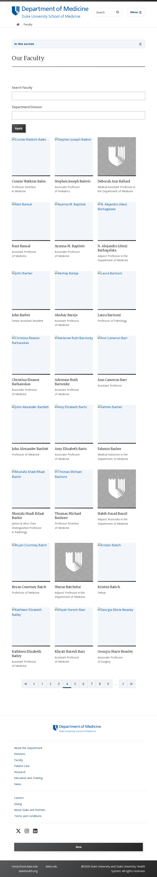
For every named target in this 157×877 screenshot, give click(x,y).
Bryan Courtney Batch (29, 587)
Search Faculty (22, 87)
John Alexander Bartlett (30, 449)
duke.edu (51, 866)
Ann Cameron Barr (112, 380)
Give (79, 847)
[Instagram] (27, 831)
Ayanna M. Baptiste (70, 246)
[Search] (118, 12)
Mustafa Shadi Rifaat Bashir (28, 516)
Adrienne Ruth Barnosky (66, 382)
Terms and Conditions (28, 816)
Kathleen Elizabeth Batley (26, 654)
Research (20, 772)
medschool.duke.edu (25, 866)
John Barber (21, 315)
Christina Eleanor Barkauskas (25, 382)
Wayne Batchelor (68, 587)
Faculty (18, 760)
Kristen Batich (109, 587)
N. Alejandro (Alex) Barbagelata (112, 248)
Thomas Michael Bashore (68, 516)
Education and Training (28, 778)
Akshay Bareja (66, 315)
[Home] (50, 9)
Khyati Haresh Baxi (70, 651)
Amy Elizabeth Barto (71, 449)
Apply (19, 128)
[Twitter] (18, 831)
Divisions (19, 754)
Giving (18, 804)
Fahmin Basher (109, 449)
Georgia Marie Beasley (115, 651)
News (17, 784)
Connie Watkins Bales (29, 181)
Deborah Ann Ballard (114, 181)
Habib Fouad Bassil (112, 514)
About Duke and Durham (29, 810)
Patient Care (21, 766)
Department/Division (27, 107)
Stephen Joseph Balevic (73, 181)
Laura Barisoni (109, 315)
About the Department (28, 748)
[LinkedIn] (35, 831)
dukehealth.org (28, 871)
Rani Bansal (21, 246)
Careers (19, 798)
